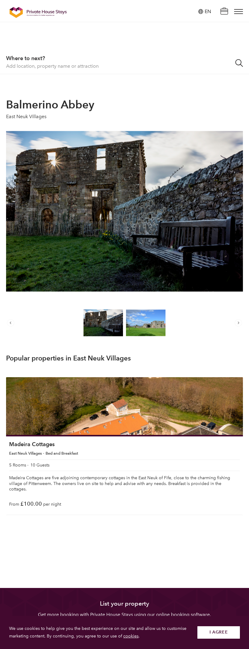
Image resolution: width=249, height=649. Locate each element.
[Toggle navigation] (238, 11)
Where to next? (25, 58)
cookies (130, 636)
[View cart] (224, 11)
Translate (201, 42)
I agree (219, 632)
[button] (12, 323)
